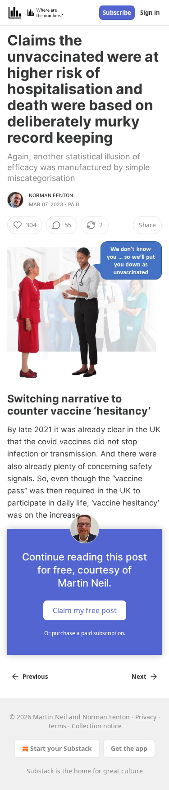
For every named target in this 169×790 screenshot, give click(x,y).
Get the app (129, 748)
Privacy (145, 717)
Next (139, 677)
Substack (40, 771)
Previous (35, 677)
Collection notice (97, 726)
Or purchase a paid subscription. (84, 633)
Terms (57, 726)
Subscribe (117, 13)
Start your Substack (61, 748)
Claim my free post (85, 610)
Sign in (150, 13)
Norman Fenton (51, 195)
